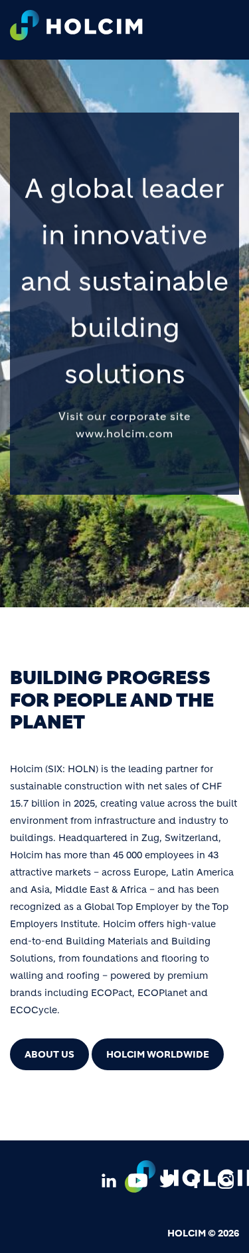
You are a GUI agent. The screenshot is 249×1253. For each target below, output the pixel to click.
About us (49, 1054)
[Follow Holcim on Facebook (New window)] (196, 1179)
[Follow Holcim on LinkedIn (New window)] (109, 1179)
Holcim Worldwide (157, 1054)
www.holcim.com (124, 433)
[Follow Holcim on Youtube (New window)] (138, 1179)
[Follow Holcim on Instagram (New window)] (225, 1179)
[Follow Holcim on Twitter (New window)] (167, 1179)
